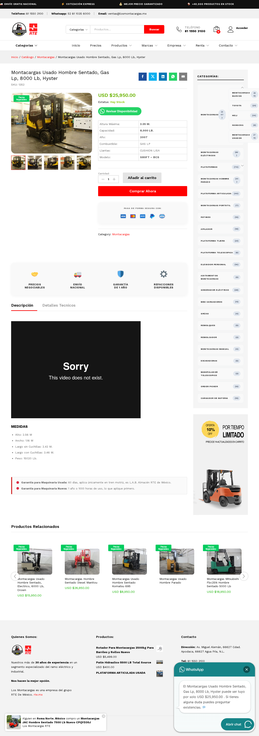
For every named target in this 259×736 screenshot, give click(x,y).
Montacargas (121, 234)
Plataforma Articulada (216, 193)
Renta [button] (200, 45)
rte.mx (38, 694)
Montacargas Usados (241, 136)
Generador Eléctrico (215, 290)
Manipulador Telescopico (209, 373)
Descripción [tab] (22, 305)
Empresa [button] (174, 45)
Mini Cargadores (211, 302)
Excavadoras (209, 361)
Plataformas (209, 167)
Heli (234, 115)
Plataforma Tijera (213, 241)
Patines (206, 217)
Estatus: (103, 102)
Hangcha (238, 125)
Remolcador (209, 337)
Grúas (205, 313)
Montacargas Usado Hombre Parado (173, 580)
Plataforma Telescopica (217, 252)
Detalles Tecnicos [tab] (58, 305)
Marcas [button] (147, 45)
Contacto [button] (226, 45)
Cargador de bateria (214, 398)
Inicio (76, 45)
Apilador (206, 229)
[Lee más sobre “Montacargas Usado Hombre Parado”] (172, 572)
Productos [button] (119, 45)
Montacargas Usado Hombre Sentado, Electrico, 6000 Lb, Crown (31, 584)
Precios (95, 45)
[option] (18, 163)
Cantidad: (103, 173)
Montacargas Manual (215, 349)
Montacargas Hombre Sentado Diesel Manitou (81, 580)
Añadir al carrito (142, 178)
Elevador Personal (213, 264)
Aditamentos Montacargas (210, 277)
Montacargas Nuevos (241, 94)
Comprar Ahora (143, 191)
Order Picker (209, 386)
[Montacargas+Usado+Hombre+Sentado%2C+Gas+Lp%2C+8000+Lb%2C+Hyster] (153, 77)
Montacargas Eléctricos (210, 154)
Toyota (237, 105)
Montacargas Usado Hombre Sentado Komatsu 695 (125, 582)
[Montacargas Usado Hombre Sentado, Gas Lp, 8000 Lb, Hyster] (143, 77)
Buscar (154, 29)
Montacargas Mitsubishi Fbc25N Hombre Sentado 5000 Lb (223, 582)
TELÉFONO (192, 27)
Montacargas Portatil (215, 205)
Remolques (208, 325)
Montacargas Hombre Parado (215, 180)
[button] (30, 572)
